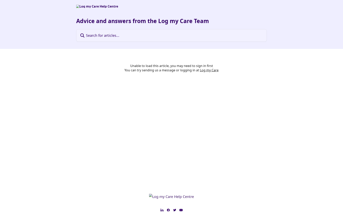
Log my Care (209, 70)
